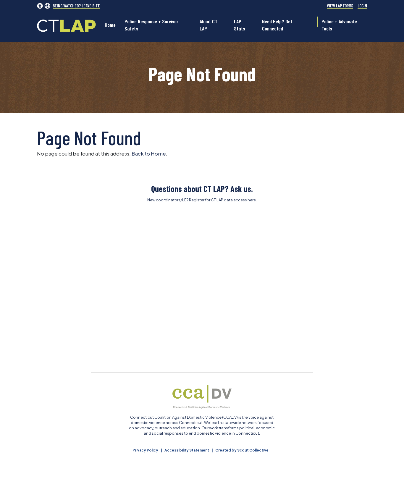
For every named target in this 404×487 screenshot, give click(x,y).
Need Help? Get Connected (277, 25)
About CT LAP (208, 25)
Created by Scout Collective (242, 450)
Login (362, 5)
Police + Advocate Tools (339, 25)
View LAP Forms (340, 5)
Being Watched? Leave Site (76, 5)
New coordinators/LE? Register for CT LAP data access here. (202, 200)
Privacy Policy (145, 450)
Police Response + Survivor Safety (151, 25)
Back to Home (149, 153)
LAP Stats (239, 25)
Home (110, 25)
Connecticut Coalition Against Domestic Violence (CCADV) (184, 417)
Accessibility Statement (186, 450)
